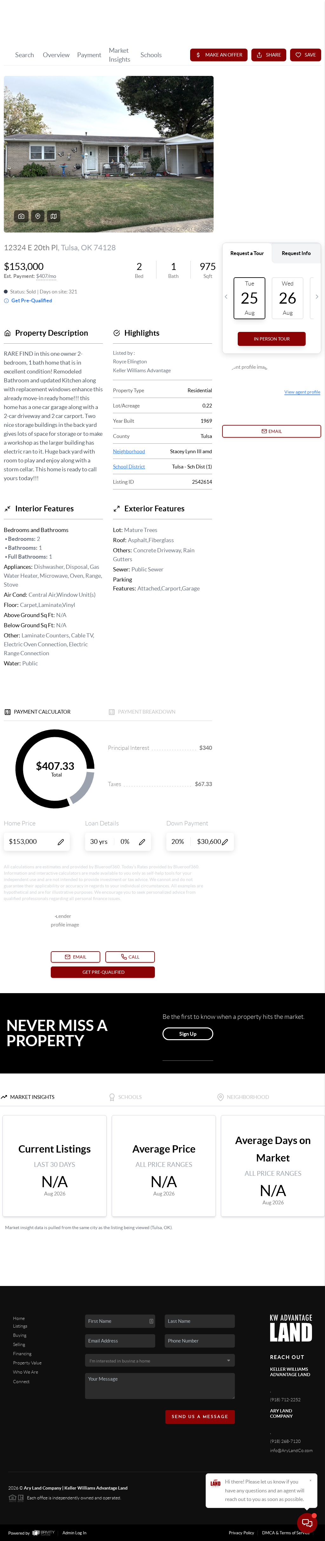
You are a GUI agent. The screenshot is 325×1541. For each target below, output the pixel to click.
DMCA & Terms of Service (286, 1533)
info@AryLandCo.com (291, 1450)
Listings (20, 1326)
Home (19, 1318)
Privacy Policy (241, 1533)
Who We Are (25, 1372)
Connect (21, 1381)
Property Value (27, 1362)
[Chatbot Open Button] (307, 1523)
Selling (19, 1344)
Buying (19, 1335)
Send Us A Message (200, 1417)
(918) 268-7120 (285, 1441)
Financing (22, 1353)
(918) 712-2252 (285, 1399)
